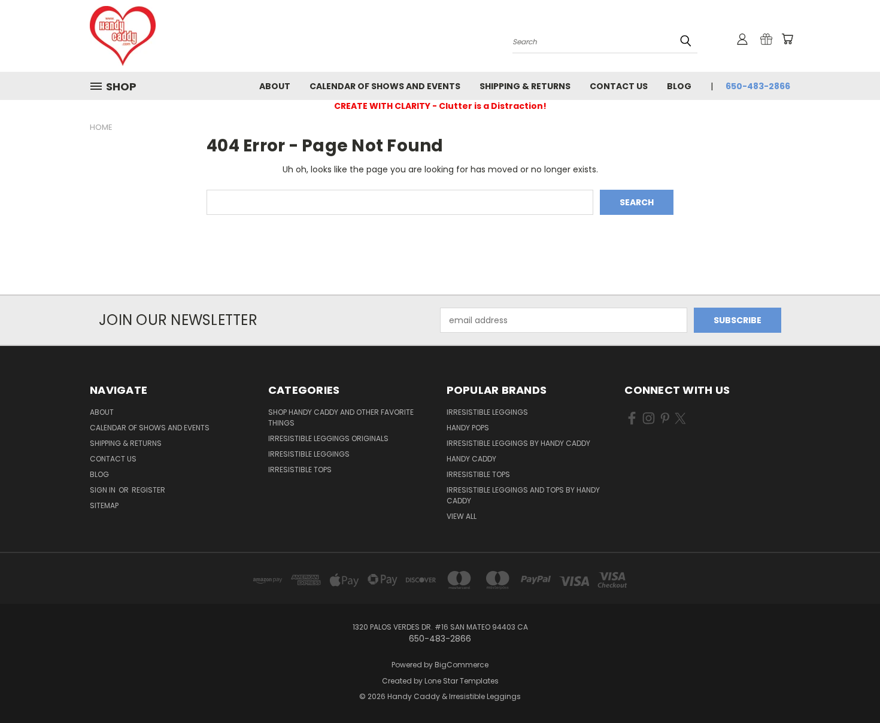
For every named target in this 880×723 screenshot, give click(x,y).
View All (462, 516)
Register (148, 490)
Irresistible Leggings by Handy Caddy (518, 443)
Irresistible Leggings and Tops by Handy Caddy (523, 495)
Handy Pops (468, 428)
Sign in (103, 490)
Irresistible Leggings (309, 454)
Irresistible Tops (300, 469)
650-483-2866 (758, 86)
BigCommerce (461, 665)
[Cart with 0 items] (787, 39)
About (274, 86)
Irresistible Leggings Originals (328, 438)
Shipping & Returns (525, 86)
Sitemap (104, 505)
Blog (679, 86)
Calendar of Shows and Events (384, 86)
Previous (848, 685)
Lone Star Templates (461, 681)
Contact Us (619, 86)
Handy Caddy (471, 459)
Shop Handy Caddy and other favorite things (341, 417)
